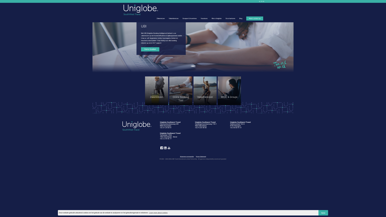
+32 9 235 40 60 (201, 128)
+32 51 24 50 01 (165, 128)
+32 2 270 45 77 (165, 139)
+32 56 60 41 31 (236, 128)
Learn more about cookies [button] (158, 213)
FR (261, 1)
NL (259, 1)
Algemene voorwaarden (187, 156)
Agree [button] (323, 213)
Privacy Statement (201, 156)
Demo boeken (150, 49)
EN (263, 1)
